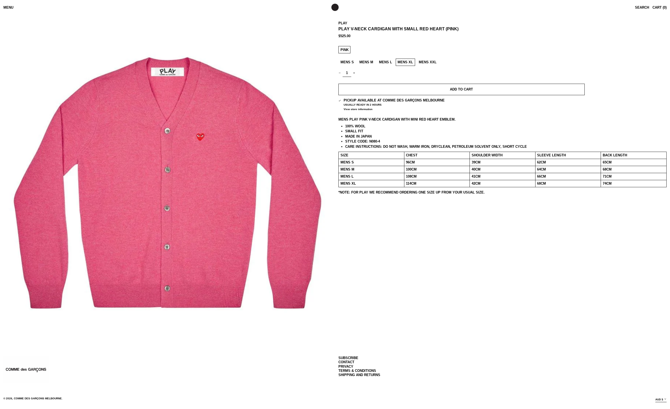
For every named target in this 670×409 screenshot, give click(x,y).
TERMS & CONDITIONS (357, 371)
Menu (8, 7)
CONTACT (346, 362)
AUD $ (659, 399)
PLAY (342, 23)
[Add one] (354, 73)
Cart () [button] (659, 7)
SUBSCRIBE (348, 358)
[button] (167, 182)
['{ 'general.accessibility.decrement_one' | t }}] (340, 73)
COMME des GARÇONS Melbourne (38, 398)
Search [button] (642, 7)
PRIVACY (345, 366)
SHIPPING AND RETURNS (359, 375)
